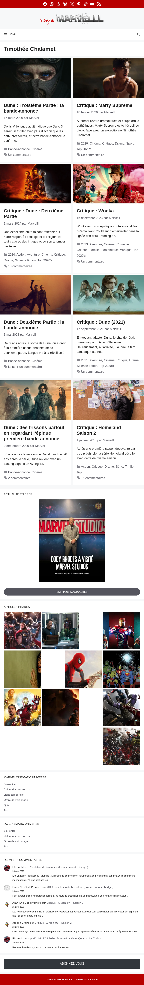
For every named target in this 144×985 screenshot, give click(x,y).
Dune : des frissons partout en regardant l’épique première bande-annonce (34, 433)
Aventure (33, 254)
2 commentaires (19, 478)
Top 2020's (84, 149)
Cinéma (37, 149)
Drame (119, 143)
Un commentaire (19, 155)
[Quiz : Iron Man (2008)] (22, 708)
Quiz (6, 805)
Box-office (10, 784)
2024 (11, 254)
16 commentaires (93, 478)
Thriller (129, 466)
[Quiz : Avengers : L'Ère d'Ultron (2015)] (121, 746)
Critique (107, 143)
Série (119, 466)
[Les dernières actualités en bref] (83, 669)
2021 (84, 360)
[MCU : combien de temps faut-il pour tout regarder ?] (60, 631)
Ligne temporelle (14, 794)
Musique (125, 250)
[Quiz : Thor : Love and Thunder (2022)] (22, 631)
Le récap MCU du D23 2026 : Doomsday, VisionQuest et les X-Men (61, 938)
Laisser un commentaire (25, 367)
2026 (84, 143)
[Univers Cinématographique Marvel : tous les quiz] (121, 631)
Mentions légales (87, 979)
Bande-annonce (19, 149)
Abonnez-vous (72, 963)
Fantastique (109, 250)
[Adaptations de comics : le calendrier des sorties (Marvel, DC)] (121, 669)
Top (79, 472)
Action (20, 254)
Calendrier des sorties (17, 789)
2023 (84, 244)
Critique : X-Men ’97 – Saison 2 (64, 902)
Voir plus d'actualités (72, 591)
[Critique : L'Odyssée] (60, 708)
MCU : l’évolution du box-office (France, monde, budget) (54, 867)
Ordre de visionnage (16, 799)
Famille (94, 250)
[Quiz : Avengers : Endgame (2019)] (121, 708)
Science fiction (25, 260)
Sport (130, 143)
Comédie (122, 244)
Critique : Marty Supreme (104, 105)
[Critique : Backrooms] (22, 669)
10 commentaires (20, 266)
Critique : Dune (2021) (101, 322)
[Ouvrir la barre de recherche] (138, 34)
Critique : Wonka (95, 210)
